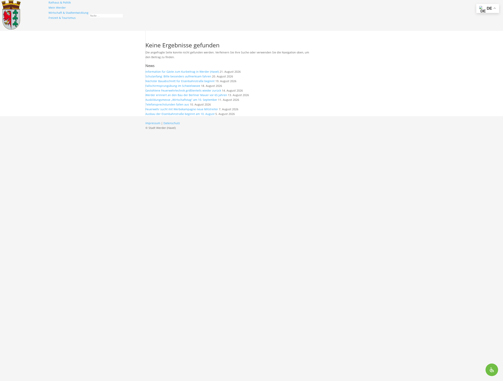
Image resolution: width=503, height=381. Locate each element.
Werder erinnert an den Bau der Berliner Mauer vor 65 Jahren (186, 95)
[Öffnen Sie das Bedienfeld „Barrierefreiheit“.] (492, 370)
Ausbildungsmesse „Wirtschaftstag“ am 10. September (181, 100)
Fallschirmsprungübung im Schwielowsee (172, 86)
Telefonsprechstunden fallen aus (167, 104)
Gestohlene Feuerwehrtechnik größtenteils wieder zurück (183, 90)
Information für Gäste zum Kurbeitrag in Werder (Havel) (182, 71)
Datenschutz (171, 123)
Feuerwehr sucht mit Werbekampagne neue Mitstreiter (181, 109)
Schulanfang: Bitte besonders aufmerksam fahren (178, 76)
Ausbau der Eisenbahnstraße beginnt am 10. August (180, 114)
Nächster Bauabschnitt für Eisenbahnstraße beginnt (180, 81)
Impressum (152, 123)
